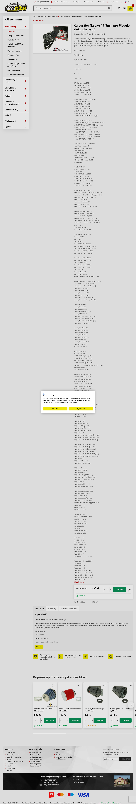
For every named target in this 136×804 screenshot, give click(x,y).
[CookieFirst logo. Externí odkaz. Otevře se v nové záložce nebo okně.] (44, 394)
